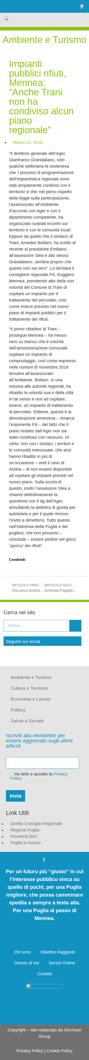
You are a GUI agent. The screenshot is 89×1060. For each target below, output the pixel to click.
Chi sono (22, 952)
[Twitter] (21, 6)
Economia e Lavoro (31, 699)
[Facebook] (9, 6)
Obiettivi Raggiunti (57, 952)
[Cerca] (75, 626)
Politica (18, 709)
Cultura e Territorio (29, 688)
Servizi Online (62, 963)
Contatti (44, 973)
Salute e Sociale (27, 720)
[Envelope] (47, 6)
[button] (80, 20)
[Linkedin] (34, 6)
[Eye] (60, 6)
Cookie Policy (60, 1050)
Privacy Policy (30, 1050)
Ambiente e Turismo (31, 677)
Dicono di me (26, 963)
